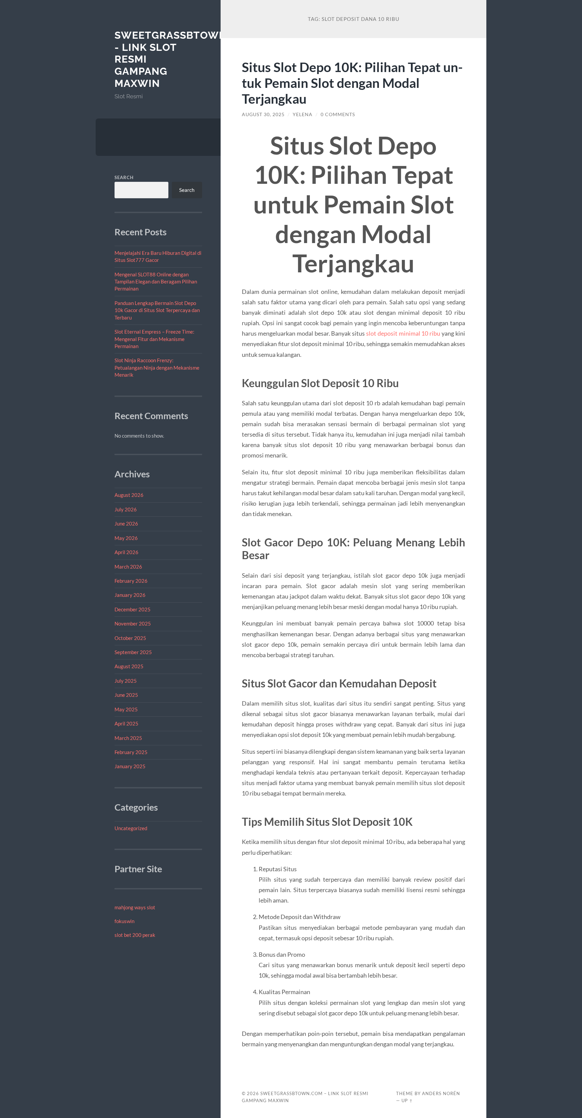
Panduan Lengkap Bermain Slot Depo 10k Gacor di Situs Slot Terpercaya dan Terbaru (157, 310)
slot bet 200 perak (135, 935)
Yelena (303, 114)
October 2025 (130, 638)
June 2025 (126, 695)
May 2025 (126, 709)
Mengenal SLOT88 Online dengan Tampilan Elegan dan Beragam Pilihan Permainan (156, 281)
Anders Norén (441, 1093)
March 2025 (128, 738)
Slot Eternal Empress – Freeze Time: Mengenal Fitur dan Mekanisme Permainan (154, 339)
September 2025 (133, 652)
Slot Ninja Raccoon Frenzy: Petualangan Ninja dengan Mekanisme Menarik (157, 367)
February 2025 (131, 752)
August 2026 (129, 495)
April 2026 (126, 552)
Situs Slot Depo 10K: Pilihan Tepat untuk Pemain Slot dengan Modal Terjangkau (352, 82)
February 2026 (131, 581)
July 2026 (126, 509)
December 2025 (133, 609)
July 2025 (126, 681)
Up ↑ (407, 1100)
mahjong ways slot (135, 907)
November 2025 (133, 623)
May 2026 (126, 538)
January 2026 (130, 595)
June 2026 (126, 523)
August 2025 (129, 666)
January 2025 (130, 766)
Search (124, 177)
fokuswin (124, 921)
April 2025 (126, 723)
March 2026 (128, 567)
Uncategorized (131, 828)
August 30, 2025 (263, 114)
